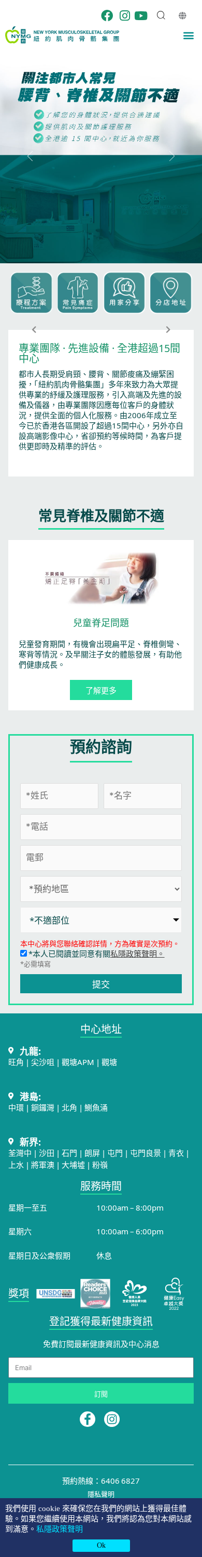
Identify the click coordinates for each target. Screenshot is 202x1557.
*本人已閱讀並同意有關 (96, 953)
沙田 (46, 1152)
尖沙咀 (42, 1061)
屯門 (115, 1152)
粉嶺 (100, 1164)
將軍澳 (42, 1164)
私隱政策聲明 (59, 1529)
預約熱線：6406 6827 (101, 1480)
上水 (16, 1164)
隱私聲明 (101, 1494)
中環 (16, 1107)
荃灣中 (20, 1152)
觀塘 (109, 1061)
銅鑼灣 (42, 1107)
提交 (101, 983)
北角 (69, 1107)
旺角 (16, 1061)
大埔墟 (73, 1164)
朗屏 (92, 1152)
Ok (101, 1545)
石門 (69, 1152)
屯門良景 (146, 1152)
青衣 (176, 1152)
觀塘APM (78, 1061)
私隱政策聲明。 (137, 953)
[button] (188, 34)
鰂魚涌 (96, 1107)
